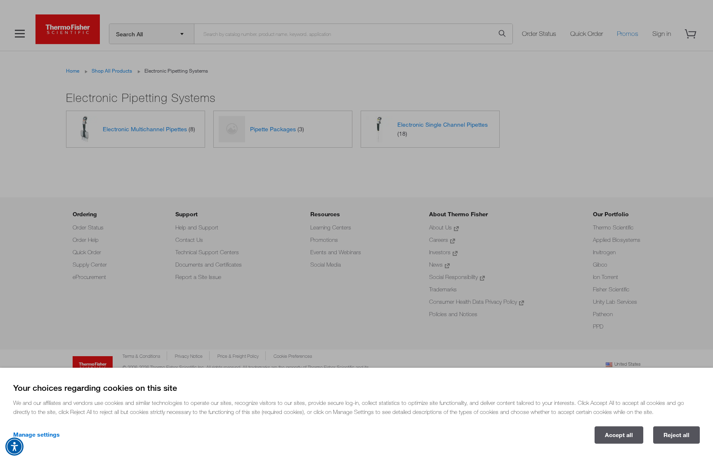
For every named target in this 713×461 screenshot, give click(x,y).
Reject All (676, 435)
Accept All (619, 435)
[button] (14, 446)
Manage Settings (36, 434)
